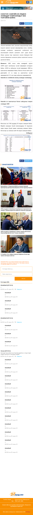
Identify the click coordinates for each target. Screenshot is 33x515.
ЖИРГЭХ (28, 23)
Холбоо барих (7, 499)
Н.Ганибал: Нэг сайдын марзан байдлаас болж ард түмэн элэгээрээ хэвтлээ (15, 255)
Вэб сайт (17, 501)
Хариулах (19, 289)
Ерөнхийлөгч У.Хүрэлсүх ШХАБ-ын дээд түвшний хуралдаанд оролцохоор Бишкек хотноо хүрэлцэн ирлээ (16, 187)
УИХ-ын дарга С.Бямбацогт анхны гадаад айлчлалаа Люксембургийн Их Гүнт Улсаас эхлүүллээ (16, 232)
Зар (12, 501)
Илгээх (23, 278)
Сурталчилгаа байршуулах (22, 499)
